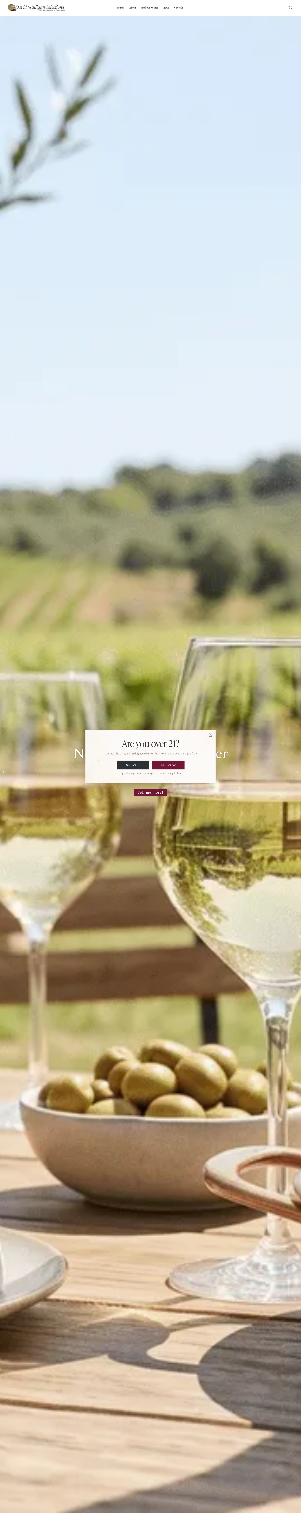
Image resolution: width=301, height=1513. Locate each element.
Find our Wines (149, 7)
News (166, 7)
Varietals (178, 7)
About (132, 7)
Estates (120, 7)
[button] (3, 772)
